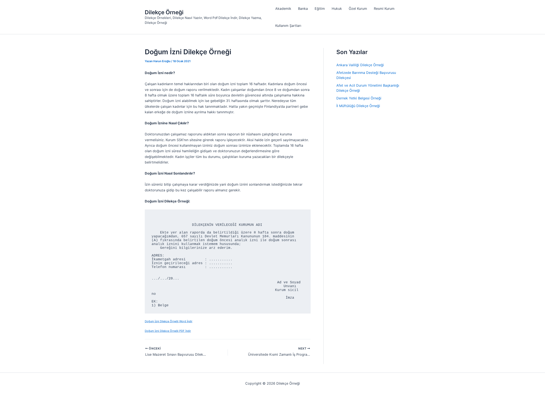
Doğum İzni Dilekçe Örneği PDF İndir (168, 330)
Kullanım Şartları (288, 25)
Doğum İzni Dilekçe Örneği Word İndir (168, 321)
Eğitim (320, 8)
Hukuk (337, 8)
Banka (303, 8)
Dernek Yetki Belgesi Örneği (358, 98)
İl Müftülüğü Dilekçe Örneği (358, 106)
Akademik (283, 8)
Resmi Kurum (384, 8)
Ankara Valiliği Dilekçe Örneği (360, 65)
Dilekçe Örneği (164, 12)
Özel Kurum (358, 8)
